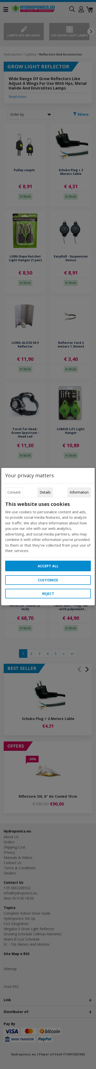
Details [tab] (45, 492)
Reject (48, 593)
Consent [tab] (14, 492)
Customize (48, 580)
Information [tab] (79, 492)
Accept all (48, 566)
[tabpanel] (48, 527)
